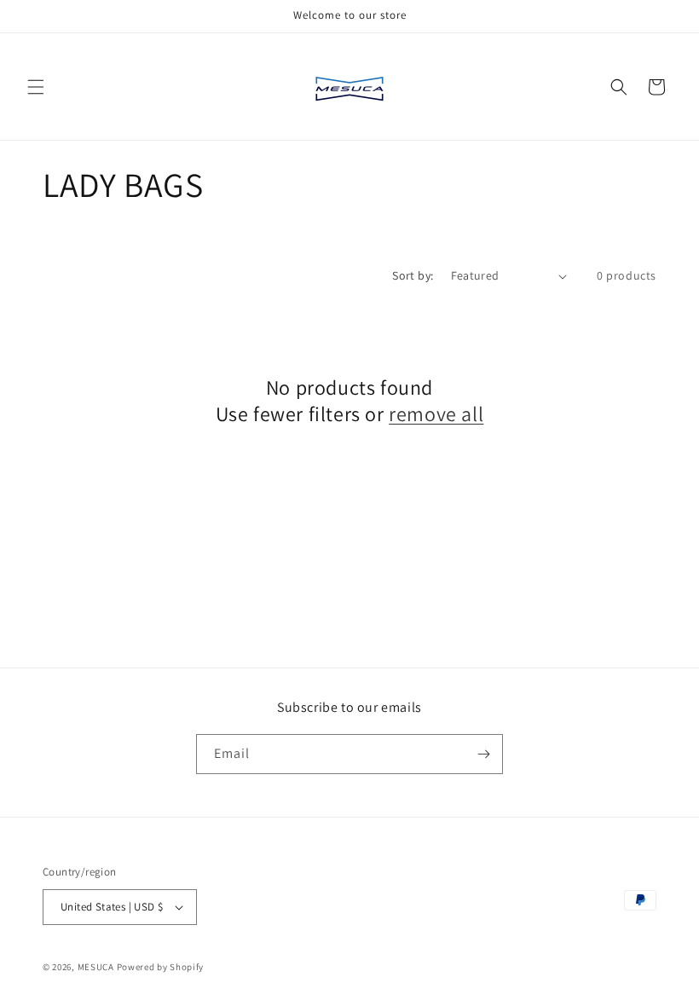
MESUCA (96, 967)
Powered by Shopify (161, 967)
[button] (36, 87)
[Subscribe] (483, 754)
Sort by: (412, 275)
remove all (436, 414)
